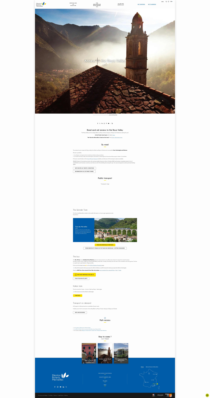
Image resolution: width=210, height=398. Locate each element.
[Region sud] (168, 395)
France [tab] (142, 366)
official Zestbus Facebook (96, 265)
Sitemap (66, 395)
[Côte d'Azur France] (160, 395)
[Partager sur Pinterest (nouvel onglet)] (106, 123)
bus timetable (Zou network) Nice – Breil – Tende (110, 270)
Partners (55, 395)
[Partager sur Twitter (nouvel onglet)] (99, 123)
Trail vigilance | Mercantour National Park (82, 327)
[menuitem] (41, 4)
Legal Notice (60, 395)
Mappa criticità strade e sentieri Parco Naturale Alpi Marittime (94, 330)
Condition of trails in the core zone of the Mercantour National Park (87, 329)
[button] (166, 2)
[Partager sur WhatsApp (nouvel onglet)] (104, 123)
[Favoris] (169, 1)
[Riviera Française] (153, 395)
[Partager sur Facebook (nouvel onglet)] (97, 123)
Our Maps (50, 395)
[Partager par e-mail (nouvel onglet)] (108, 123)
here (114, 135)
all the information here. (117, 137)
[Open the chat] (207, 395)
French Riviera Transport (92, 159)
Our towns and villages (42, 395)
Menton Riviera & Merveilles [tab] (152, 366)
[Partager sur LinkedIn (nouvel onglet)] (102, 123)
